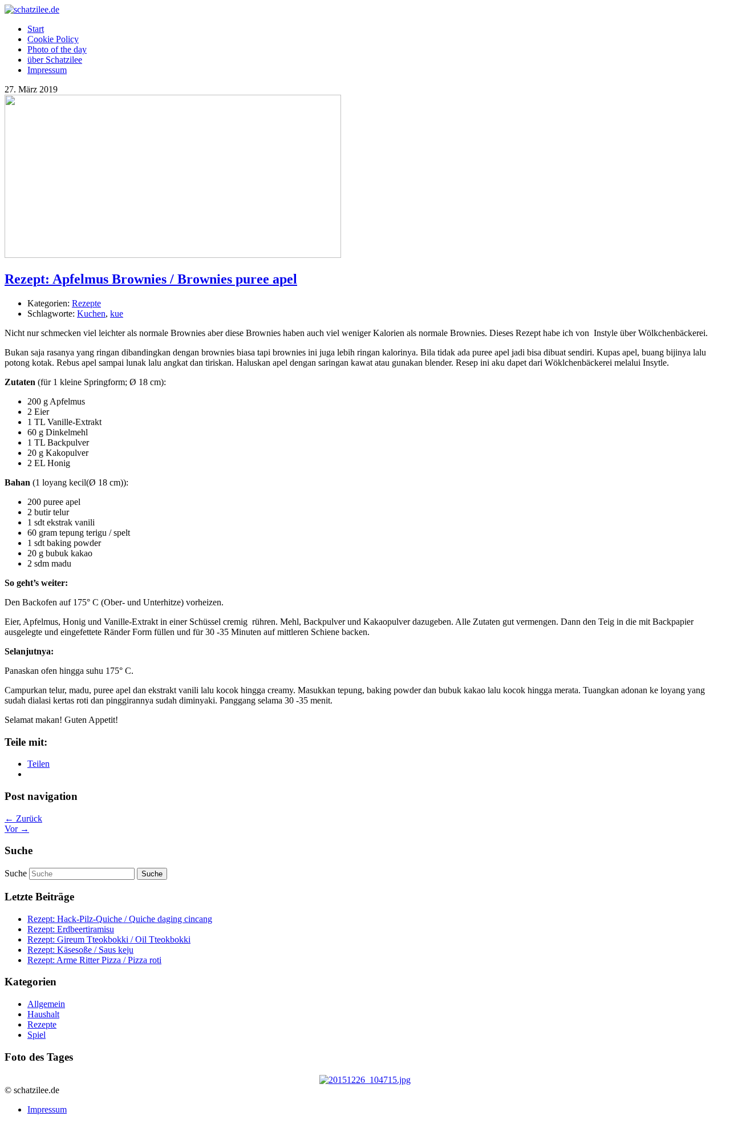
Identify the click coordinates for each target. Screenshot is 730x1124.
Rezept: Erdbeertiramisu (70, 929)
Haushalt (43, 1014)
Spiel (36, 1035)
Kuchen (91, 313)
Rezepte (86, 303)
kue (116, 313)
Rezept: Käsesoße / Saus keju (80, 950)
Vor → (17, 829)
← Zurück (23, 818)
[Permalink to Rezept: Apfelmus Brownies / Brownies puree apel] (173, 255)
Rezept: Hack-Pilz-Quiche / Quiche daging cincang (119, 919)
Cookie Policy (53, 39)
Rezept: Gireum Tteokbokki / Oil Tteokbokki (108, 939)
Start (35, 29)
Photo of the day (57, 49)
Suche (16, 873)
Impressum (47, 70)
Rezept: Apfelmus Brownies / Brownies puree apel (151, 279)
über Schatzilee (54, 59)
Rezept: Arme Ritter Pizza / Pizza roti (94, 960)
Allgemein (46, 1004)
